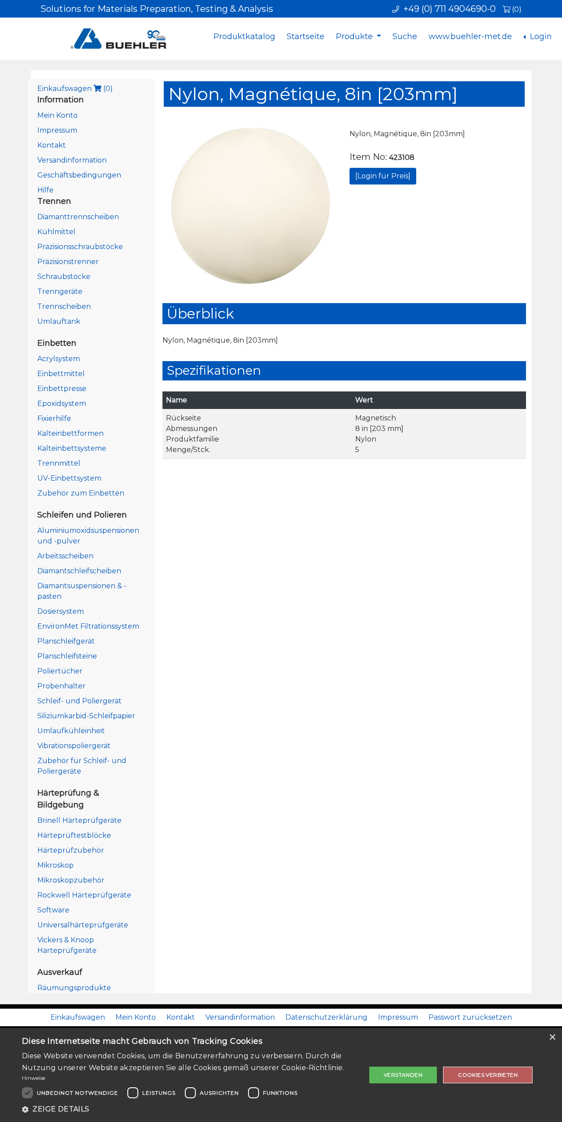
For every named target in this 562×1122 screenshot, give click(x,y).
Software (53, 910)
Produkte (355, 36)
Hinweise (33, 1078)
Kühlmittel (56, 232)
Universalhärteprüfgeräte (82, 925)
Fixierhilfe (54, 418)
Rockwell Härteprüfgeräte (84, 895)
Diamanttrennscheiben (78, 217)
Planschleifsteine (67, 656)
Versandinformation (72, 160)
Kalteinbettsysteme (71, 448)
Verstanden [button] (403, 1074)
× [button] (552, 1037)
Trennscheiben (64, 306)
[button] (189, 1109)
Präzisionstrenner (68, 261)
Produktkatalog (244, 36)
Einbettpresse (61, 388)
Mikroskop (55, 865)
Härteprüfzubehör (70, 850)
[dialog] (281, 1075)
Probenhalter (61, 686)
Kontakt (51, 145)
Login (540, 36)
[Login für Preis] (383, 176)
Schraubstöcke (63, 276)
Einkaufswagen (75, 88)
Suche (405, 36)
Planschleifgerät (66, 641)
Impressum (57, 130)
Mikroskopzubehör (70, 880)
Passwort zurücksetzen (470, 1017)
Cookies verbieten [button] (488, 1074)
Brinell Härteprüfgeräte (79, 820)
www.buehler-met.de (470, 36)
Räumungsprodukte (74, 988)
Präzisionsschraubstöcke (80, 246)
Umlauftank (58, 321)
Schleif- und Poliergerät (79, 701)
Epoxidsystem (61, 403)
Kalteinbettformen (70, 433)
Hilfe (45, 190)
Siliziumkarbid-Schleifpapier (86, 716)
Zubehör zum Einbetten (80, 493)
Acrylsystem (58, 359)
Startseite (305, 36)
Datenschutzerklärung (326, 1017)
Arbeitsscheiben (65, 556)
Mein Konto (57, 115)
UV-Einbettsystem (69, 478)
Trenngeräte (60, 291)
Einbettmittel (61, 373)
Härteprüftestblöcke (74, 835)
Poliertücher (60, 671)
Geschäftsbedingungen (79, 175)
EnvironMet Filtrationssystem (88, 626)
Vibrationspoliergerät (74, 746)
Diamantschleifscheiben (79, 571)
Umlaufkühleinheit (71, 731)
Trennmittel (58, 463)
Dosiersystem (60, 611)
